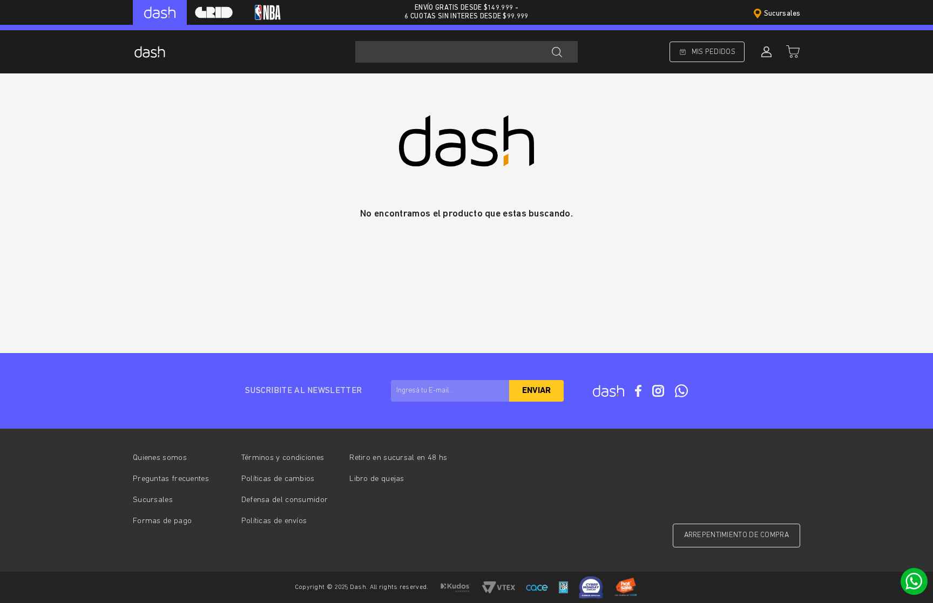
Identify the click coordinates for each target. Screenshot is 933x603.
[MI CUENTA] (765, 51)
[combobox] (466, 52)
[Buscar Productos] (556, 52)
